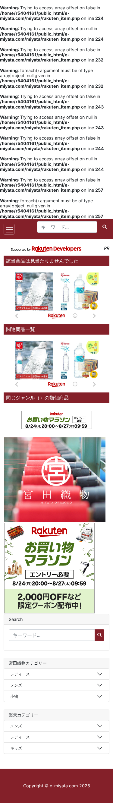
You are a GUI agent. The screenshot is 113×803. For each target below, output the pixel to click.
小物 (14, 696)
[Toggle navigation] (9, 229)
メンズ (16, 685)
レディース (20, 674)
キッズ (16, 748)
